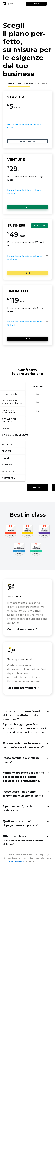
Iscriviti (37, 487)
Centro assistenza (16, 861)
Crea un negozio (27, 141)
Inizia (36, 3)
